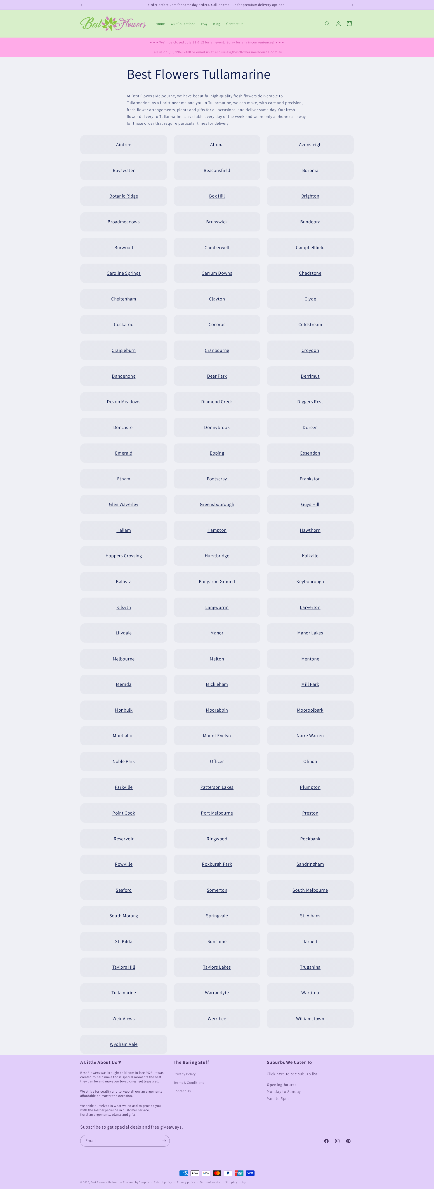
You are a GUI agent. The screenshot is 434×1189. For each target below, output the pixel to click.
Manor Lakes (310, 633)
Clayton (217, 299)
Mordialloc (123, 736)
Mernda (123, 684)
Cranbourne (217, 350)
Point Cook (123, 813)
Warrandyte (217, 993)
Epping (217, 453)
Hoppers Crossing (124, 556)
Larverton (310, 607)
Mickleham (217, 684)
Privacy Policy (185, 1074)
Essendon (310, 453)
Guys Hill (310, 504)
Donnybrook (217, 427)
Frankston (310, 479)
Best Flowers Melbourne (106, 1182)
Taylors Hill (123, 967)
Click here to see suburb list (292, 1073)
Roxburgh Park (217, 864)
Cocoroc (217, 324)
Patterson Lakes (217, 787)
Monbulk (124, 710)
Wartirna (310, 993)
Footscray (217, 479)
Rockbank (310, 838)
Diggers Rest (310, 401)
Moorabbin (217, 710)
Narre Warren (310, 736)
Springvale (217, 916)
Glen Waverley (123, 504)
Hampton (217, 530)
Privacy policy (186, 1182)
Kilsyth (123, 607)
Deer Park (217, 376)
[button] (327, 23)
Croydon (310, 350)
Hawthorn (310, 530)
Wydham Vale (124, 1044)
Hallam (123, 530)
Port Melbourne (217, 813)
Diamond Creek (217, 401)
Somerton (217, 890)
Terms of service (210, 1182)
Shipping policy (235, 1182)
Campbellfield (310, 247)
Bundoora (310, 222)
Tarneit (310, 941)
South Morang (123, 916)
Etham (123, 479)
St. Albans (310, 916)
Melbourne (124, 658)
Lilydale (124, 633)
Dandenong (123, 376)
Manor (216, 633)
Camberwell (217, 247)
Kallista (124, 581)
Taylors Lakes (217, 967)
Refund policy (163, 1182)
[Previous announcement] (82, 5)
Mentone (310, 658)
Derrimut (310, 376)
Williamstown (310, 1018)
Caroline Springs (124, 273)
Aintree (123, 144)
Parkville (124, 787)
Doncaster (123, 427)
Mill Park (310, 684)
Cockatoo (124, 324)
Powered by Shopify (136, 1182)
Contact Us (182, 1091)
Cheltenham (123, 299)
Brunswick (217, 222)
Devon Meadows (124, 401)
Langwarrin (217, 607)
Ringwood (217, 838)
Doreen (310, 427)
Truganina (310, 967)
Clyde (310, 299)
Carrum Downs (217, 273)
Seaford (124, 890)
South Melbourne (310, 890)
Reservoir (124, 838)
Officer (217, 761)
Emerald (123, 453)
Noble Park (124, 761)
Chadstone (310, 273)
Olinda (310, 761)
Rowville (124, 864)
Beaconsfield (217, 170)
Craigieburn (124, 350)
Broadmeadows (124, 222)
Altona (217, 144)
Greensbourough (217, 504)
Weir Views (124, 1018)
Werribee (217, 1018)
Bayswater (123, 170)
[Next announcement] (353, 5)
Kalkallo (310, 556)
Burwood (123, 247)
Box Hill (217, 196)
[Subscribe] (164, 1141)
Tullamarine (123, 993)
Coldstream (310, 324)
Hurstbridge (217, 556)
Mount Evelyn (217, 736)
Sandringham (310, 864)
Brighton (310, 196)
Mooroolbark (310, 710)
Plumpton (310, 787)
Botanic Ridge (123, 196)
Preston (310, 813)
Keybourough (310, 581)
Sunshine (217, 941)
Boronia (310, 170)
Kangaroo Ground (217, 581)
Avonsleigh (310, 144)
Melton (217, 658)
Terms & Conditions (189, 1082)
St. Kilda (123, 941)
